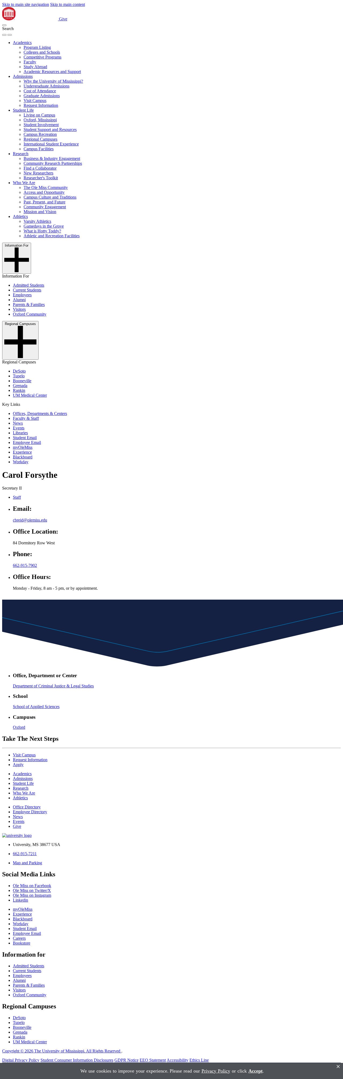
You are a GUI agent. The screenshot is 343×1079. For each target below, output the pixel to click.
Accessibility (177, 1060)
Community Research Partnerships (53, 163)
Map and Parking (27, 863)
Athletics (20, 216)
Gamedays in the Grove (44, 226)
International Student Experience (51, 144)
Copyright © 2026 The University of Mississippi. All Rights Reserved (61, 1051)
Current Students (27, 290)
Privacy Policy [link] (216, 1071)
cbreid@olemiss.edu (30, 520)
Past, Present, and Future (44, 202)
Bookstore (21, 943)
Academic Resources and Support (52, 71)
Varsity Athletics (37, 221)
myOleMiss (22, 447)
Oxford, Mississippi (40, 120)
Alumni (19, 299)
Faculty (30, 62)
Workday (20, 462)
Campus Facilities (39, 149)
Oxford (19, 727)
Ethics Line (199, 1060)
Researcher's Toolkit (41, 178)
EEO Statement (153, 1060)
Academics (22, 42)
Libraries (20, 433)
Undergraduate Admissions (46, 86)
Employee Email (27, 442)
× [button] (338, 1066)
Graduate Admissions (42, 95)
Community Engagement (45, 207)
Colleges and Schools (42, 52)
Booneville (22, 380)
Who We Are (24, 182)
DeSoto (19, 371)
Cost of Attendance (40, 91)
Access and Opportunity (44, 192)
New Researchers (38, 173)
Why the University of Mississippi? (53, 81)
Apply (18, 764)
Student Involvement (41, 124)
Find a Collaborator (40, 168)
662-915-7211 (25, 853)
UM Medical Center (30, 395)
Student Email (25, 437)
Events (18, 428)
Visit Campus (35, 100)
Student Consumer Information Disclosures (76, 1060)
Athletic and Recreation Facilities (52, 236)
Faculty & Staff (26, 418)
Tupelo (19, 376)
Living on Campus (39, 115)
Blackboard (22, 457)
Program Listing (37, 47)
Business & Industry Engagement (52, 158)
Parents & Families (29, 304)
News (18, 423)
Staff (17, 497)
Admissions (23, 76)
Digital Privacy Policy (20, 1060)
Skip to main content (67, 4)
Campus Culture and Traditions (50, 197)
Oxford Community (29, 314)
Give (63, 19)
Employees (22, 295)
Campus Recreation (40, 134)
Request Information (41, 105)
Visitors (19, 309)
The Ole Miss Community (46, 187)
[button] (4, 25)
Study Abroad (35, 66)
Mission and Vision (40, 211)
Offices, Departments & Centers (40, 413)
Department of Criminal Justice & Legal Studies (53, 686)
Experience (22, 452)
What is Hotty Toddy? (42, 231)
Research (20, 153)
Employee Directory (30, 812)
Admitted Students (28, 285)
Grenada (20, 385)
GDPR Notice (126, 1060)
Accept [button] (255, 1071)
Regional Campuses (40, 139)
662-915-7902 (25, 565)
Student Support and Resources (50, 129)
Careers (19, 938)
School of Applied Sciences (36, 706)
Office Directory (27, 807)
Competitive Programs (42, 57)
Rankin (19, 390)
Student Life (23, 110)
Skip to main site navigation (25, 4)
